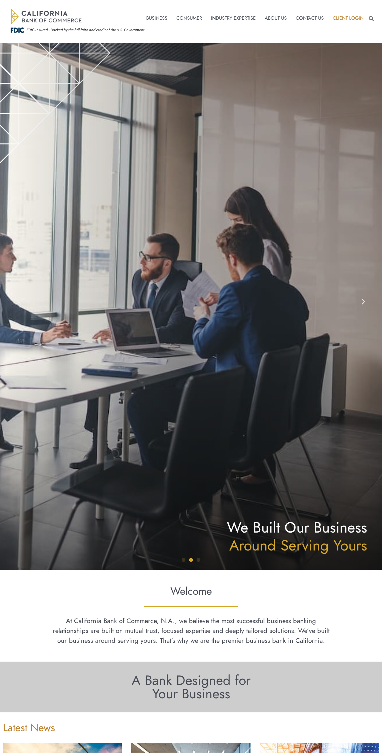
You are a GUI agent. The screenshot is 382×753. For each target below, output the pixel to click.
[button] (371, 18)
